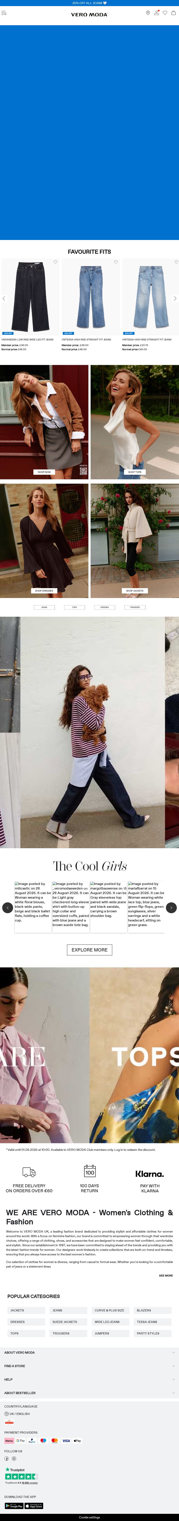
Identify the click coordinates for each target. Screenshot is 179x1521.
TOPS (14, 1333)
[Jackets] (135, 569)
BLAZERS (144, 1310)
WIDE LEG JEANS (107, 1322)
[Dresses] (44, 569)
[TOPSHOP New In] (112, 1054)
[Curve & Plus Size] (156, 1054)
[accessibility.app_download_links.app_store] (34, 1508)
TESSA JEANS (147, 1322)
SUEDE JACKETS (65, 1322)
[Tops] (135, 450)
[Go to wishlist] (165, 14)
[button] (29, 297)
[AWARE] (67, 1054)
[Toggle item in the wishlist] (54, 262)
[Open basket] (173, 13)
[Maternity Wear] (22, 1054)
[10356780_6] (135, 393)
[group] (29, 307)
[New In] (44, 422)
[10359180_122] (135, 512)
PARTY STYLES (148, 1333)
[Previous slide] (3, 299)
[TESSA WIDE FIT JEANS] (89, 732)
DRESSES (17, 1322)
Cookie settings (89, 1517)
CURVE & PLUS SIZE (109, 1310)
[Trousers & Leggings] (135, 607)
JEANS (57, 1310)
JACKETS (17, 1310)
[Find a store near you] (148, 14)
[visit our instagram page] (14, 1459)
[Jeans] (89, 132)
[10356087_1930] (44, 512)
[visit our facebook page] (6, 1459)
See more (166, 1275)
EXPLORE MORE (90, 950)
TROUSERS (61, 1333)
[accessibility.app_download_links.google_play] (14, 1508)
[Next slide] (175, 299)
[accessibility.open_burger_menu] (4, 13)
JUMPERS (102, 1333)
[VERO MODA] (89, 15)
